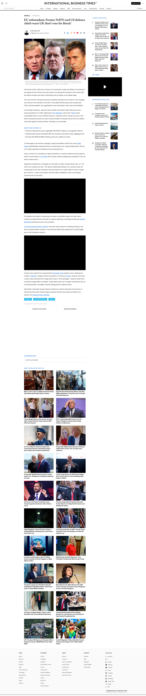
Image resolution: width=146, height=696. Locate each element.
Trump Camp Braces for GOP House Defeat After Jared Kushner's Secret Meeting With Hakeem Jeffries (70, 476)
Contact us (65, 659)
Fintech (42, 683)
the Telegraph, (57, 113)
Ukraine (33, 276)
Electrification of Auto (46, 664)
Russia (68, 276)
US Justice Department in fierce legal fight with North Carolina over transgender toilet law (54, 131)
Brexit (73, 113)
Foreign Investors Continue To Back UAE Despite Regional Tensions (102, 115)
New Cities (43, 680)
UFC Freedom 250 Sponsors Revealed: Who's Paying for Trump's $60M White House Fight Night (38, 641)
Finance (42, 667)
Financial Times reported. (41, 295)
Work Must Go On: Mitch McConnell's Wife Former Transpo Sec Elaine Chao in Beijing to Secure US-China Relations (70, 586)
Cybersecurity (44, 669)
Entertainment (93, 8)
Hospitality (43, 659)
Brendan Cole (36, 31)
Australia (86, 656)
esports (42, 677)
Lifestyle (102, 8)
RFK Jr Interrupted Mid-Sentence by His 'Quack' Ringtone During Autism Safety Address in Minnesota (69, 421)
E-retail (42, 656)
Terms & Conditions (67, 662)
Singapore (86, 662)
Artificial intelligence (45, 672)
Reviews (109, 8)
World (41, 8)
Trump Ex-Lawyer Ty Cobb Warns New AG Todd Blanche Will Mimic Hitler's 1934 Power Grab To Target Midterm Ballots (38, 586)
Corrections (65, 669)
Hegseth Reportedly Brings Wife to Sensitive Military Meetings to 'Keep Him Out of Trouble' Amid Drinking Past (70, 393)
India (85, 659)
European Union (58, 273)
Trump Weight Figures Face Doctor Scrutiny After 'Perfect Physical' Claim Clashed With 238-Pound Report (38, 421)
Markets (55, 8)
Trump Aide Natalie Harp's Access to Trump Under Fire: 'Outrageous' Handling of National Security (38, 476)
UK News (48, 8)
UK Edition (139, 8)
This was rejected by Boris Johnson (36, 226)
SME (68, 8)
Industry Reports (45, 685)
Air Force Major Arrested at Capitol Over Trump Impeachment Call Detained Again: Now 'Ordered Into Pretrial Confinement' (37, 448)
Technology (22, 672)
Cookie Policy (65, 667)
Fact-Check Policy (66, 675)
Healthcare (43, 662)
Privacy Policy (65, 664)
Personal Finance (77, 8)
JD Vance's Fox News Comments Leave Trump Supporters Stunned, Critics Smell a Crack (37, 503)
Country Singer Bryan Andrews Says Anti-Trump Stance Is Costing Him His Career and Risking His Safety (70, 503)
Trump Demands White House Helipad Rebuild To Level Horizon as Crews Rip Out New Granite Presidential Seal (70, 614)
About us (64, 656)
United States (87, 667)
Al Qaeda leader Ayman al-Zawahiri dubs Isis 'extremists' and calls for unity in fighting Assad (54, 134)
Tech (85, 8)
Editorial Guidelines (70, 309)
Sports (20, 680)
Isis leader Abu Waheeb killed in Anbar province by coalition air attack (47, 137)
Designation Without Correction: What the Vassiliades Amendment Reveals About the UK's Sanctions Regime (101, 146)
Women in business (45, 675)
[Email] (80, 32)
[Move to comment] (84, 32)
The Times (43, 156)
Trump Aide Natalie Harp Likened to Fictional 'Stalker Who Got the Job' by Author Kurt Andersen (70, 448)
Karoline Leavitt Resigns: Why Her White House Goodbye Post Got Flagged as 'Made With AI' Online (38, 559)
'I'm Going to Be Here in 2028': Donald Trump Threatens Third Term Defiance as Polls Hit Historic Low (70, 531)
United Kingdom (88, 664)
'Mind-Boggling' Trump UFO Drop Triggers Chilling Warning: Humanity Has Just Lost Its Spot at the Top (38, 531)
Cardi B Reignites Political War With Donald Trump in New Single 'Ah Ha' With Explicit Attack (70, 641)
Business (62, 8)
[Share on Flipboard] (74, 32)
